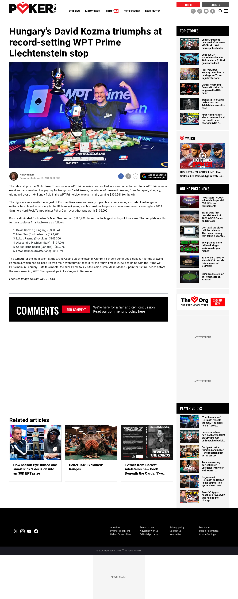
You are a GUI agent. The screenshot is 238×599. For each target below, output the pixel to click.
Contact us (175, 530)
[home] (32, 8)
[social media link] (193, 11)
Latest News (74, 11)
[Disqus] (88, 368)
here (141, 311)
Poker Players (152, 11)
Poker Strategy (132, 11)
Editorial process (149, 534)
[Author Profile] (13, 176)
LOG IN (188, 4)
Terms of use (147, 527)
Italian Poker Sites (208, 530)
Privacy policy (177, 527)
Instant (112, 11)
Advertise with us (149, 530)
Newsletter (175, 534)
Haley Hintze (27, 174)
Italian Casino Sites (120, 534)
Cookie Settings (207, 534)
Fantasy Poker (92, 11)
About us (115, 527)
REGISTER (215, 4)
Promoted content (120, 530)
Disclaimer (204, 527)
